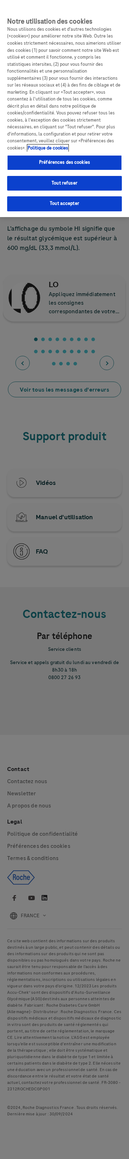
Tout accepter (64, 203)
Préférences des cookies (64, 162)
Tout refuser (64, 183)
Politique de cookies (48, 148)
